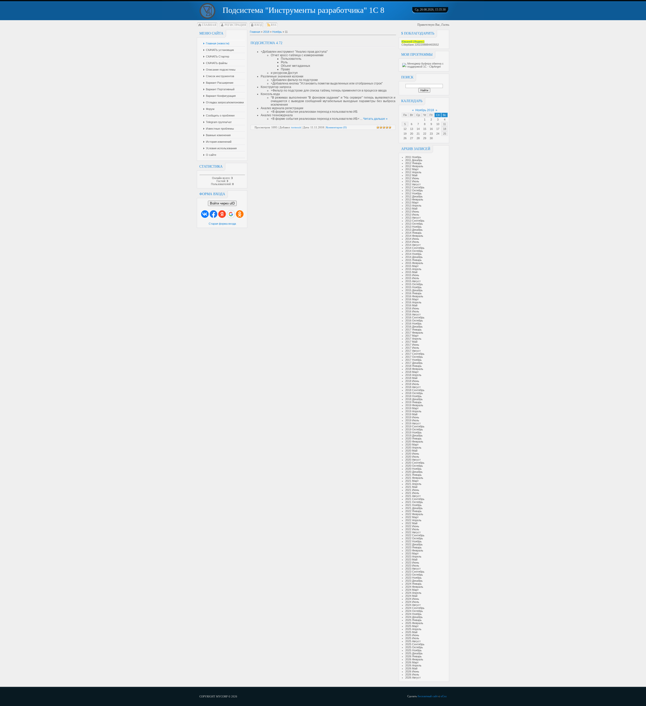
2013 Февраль (414, 199)
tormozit (296, 127)
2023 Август (413, 568)
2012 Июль (412, 181)
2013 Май (411, 208)
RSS (273, 25)
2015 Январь (413, 259)
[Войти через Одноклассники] (240, 214)
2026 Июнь (412, 671)
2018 (266, 31)
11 (444, 124)
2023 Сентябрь (414, 571)
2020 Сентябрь (414, 462)
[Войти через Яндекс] (222, 214)
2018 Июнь (412, 381)
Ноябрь (277, 31)
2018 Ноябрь (413, 396)
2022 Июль (412, 529)
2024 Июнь (412, 598)
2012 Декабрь (414, 196)
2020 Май (411, 450)
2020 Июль (412, 456)
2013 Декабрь (414, 229)
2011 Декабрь (413, 160)
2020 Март (412, 444)
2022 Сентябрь (414, 535)
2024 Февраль (414, 586)
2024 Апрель (413, 592)
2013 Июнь (412, 211)
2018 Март (412, 371)
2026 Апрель (413, 665)
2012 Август (413, 184)
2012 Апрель (413, 172)
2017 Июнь (412, 344)
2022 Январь (413, 511)
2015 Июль (412, 278)
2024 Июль (412, 601)
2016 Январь (413, 293)
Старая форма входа (222, 223)
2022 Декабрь (414, 544)
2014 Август (413, 244)
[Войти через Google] (231, 214)
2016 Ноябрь (413, 323)
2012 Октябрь (414, 190)
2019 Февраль (414, 405)
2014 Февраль (414, 235)
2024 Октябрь (414, 610)
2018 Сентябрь (414, 390)
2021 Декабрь (414, 508)
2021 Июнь (412, 489)
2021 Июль (412, 492)
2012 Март (412, 169)
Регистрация (235, 25)
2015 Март (412, 266)
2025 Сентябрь (414, 644)
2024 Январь (413, 583)
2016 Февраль (414, 296)
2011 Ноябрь (413, 157)
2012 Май (411, 175)
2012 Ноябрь (413, 193)
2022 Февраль (414, 514)
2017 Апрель (413, 338)
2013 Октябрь (414, 223)
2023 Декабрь (414, 580)
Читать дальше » (375, 119)
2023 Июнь (412, 562)
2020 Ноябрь (413, 468)
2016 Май (411, 305)
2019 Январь (413, 402)
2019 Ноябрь (413, 432)
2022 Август (413, 532)
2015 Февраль (414, 262)
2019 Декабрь (414, 435)
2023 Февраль (414, 550)
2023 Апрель (413, 556)
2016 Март (412, 299)
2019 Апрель (413, 411)
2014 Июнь (412, 238)
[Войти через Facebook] (213, 214)
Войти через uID (222, 203)
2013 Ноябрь (413, 226)
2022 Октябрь (414, 538)
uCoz (444, 696)
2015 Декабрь (414, 290)
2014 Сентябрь (414, 247)
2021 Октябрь (414, 502)
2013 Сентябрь (414, 220)
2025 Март (412, 626)
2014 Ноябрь (413, 253)
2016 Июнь (412, 308)
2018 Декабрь (414, 399)
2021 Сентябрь (414, 499)
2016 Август (413, 314)
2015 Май (411, 272)
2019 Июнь (412, 417)
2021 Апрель (413, 483)
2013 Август (413, 217)
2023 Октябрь (414, 574)
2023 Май (411, 559)
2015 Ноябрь (413, 287)
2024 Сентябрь (414, 607)
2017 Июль (412, 347)
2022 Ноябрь (413, 541)
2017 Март (412, 335)
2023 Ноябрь (413, 577)
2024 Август (413, 604)
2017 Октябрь (414, 356)
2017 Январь (413, 329)
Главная (209, 25)
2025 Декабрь (414, 653)
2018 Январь (413, 365)
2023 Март (412, 553)
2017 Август (413, 350)
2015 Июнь (412, 275)
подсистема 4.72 (266, 43)
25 (444, 133)
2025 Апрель (413, 629)
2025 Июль (412, 638)
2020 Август (413, 459)
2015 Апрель (413, 269)
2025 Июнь (412, 635)
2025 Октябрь (414, 647)
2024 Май (411, 595)
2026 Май (411, 668)
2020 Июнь (412, 453)
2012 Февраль (414, 166)
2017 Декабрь (414, 362)
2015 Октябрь (414, 284)
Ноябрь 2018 (424, 110)
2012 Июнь (412, 178)
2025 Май (411, 632)
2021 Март (412, 480)
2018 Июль (412, 384)
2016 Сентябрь (414, 317)
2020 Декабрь (414, 471)
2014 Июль (412, 241)
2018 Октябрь (414, 393)
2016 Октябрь (414, 320)
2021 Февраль (414, 477)
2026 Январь (413, 656)
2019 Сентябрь (414, 426)
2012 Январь (413, 163)
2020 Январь (413, 438)
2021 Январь (413, 474)
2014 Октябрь (414, 250)
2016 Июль (412, 311)
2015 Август (413, 281)
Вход (258, 25)
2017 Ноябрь (413, 359)
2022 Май (411, 523)
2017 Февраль (414, 332)
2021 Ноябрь (413, 505)
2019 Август (413, 423)
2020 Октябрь (414, 465)
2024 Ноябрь (413, 613)
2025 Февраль (414, 623)
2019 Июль (412, 420)
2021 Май (411, 486)
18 (444, 128)
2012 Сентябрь (414, 187)
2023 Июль (412, 565)
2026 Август (413, 677)
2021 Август (413, 495)
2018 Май (411, 377)
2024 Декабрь (414, 617)
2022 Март (412, 517)
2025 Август (413, 641)
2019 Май (411, 414)
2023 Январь (413, 547)
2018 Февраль (414, 368)
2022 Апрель (413, 520)
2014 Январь (413, 232)
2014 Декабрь (414, 256)
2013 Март (412, 202)
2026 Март (412, 662)
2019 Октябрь (414, 429)
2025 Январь (413, 620)
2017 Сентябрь (414, 353)
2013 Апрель (413, 205)
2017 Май (411, 341)
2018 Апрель (413, 374)
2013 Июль (412, 214)
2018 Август (413, 387)
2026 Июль (412, 674)
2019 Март (412, 408)
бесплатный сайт (428, 696)
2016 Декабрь (414, 326)
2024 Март (412, 589)
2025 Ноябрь (413, 650)
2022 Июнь (412, 526)
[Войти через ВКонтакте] (205, 214)
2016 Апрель (413, 302)
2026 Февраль (414, 659)
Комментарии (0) (336, 127)
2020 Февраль (414, 441)
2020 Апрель (413, 447)
